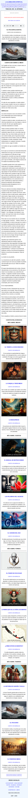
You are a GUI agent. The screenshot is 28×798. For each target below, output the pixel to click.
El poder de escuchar (14, 573)
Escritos (24, 4)
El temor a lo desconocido (14, 347)
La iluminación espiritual (14, 2)
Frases (13, 4)
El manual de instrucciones (14, 460)
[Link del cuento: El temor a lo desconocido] (14, 344)
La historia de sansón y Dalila (14, 686)
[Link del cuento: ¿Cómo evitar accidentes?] (14, 642)
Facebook (13, 785)
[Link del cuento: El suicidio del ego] (14, 529)
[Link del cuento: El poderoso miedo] (14, 756)
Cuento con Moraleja (14, 350)
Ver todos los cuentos (14, 20)
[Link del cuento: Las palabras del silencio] (14, 493)
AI (4, 4)
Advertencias (11, 789)
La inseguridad (14, 420)
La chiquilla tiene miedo (14, 383)
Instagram (11, 786)
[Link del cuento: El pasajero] (14, 719)
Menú (16, 6)
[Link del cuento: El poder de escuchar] (14, 570)
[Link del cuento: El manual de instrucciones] (14, 457)
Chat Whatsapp (9, 783)
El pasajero (14, 722)
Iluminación (5, 6)
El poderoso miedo (14, 759)
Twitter (8, 785)
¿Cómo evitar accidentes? (14, 646)
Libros (18, 789)
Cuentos (8, 4)
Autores (18, 4)
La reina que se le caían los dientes (14, 609)
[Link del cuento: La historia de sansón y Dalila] (14, 683)
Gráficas (21, 6)
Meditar (12, 6)
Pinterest (19, 785)
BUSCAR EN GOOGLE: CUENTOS (14, 775)
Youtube (17, 786)
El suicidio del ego (14, 533)
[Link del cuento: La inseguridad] (14, 416)
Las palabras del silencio (14, 496)
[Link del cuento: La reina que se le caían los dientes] (14, 606)
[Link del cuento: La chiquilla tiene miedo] (14, 380)
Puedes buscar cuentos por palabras (14, 17)
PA (2, 4)
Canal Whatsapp (18, 783)
